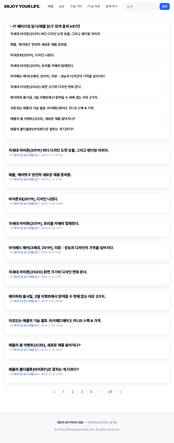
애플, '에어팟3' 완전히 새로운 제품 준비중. (39, 45)
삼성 (62, 6)
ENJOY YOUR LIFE (22, 6)
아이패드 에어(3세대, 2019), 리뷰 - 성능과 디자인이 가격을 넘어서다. (57, 76)
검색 (164, 6)
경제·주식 (112, 6)
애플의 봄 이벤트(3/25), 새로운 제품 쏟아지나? (42, 119)
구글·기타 (76, 6)
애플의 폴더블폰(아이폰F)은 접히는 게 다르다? (42, 129)
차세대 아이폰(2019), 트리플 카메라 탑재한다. (42, 66)
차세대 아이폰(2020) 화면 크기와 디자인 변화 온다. (45, 87)
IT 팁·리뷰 (93, 6)
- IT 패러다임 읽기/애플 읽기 (24, 155)
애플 (50, 6)
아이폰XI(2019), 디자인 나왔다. (32, 55)
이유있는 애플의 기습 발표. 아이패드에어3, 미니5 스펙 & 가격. (52, 108)
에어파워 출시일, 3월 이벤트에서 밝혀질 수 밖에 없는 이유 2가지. (54, 97)
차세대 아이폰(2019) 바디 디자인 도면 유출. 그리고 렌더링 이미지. (55, 34)
